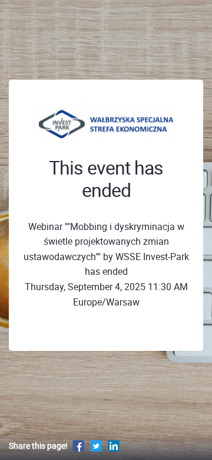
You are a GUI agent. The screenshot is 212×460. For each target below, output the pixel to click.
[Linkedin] (114, 445)
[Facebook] (78, 445)
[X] (96, 445)
